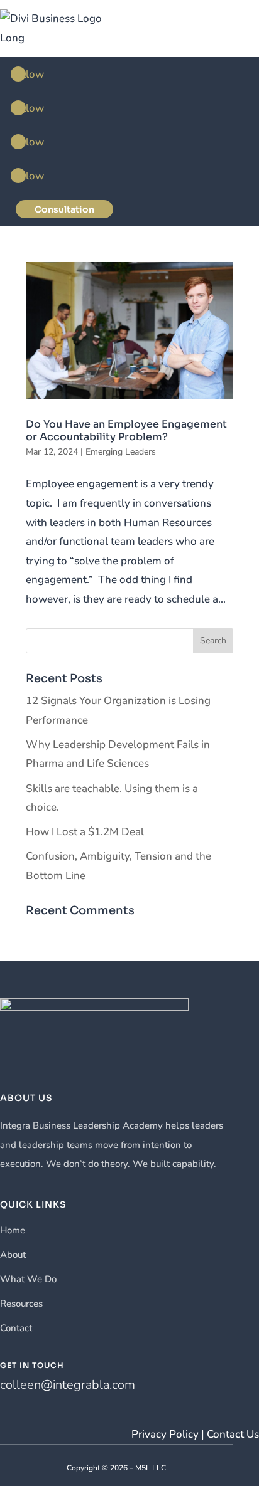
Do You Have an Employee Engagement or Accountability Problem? (126, 430)
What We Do (28, 1279)
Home (12, 1230)
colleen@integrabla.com (67, 1384)
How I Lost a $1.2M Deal (85, 832)
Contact (16, 1328)
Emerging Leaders (120, 452)
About (13, 1254)
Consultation (64, 209)
